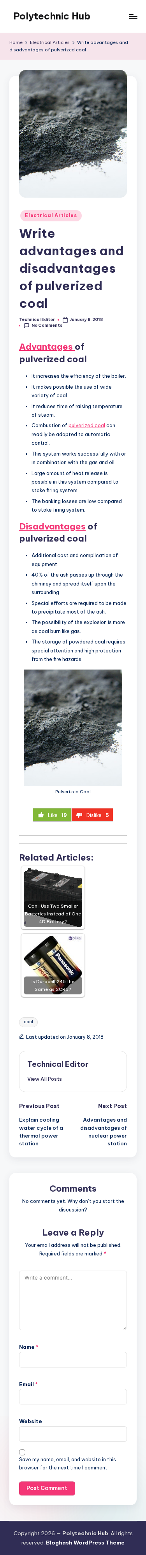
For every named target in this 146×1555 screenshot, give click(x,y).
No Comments (47, 325)
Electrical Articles (51, 215)
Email (28, 1384)
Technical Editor (57, 1064)
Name (29, 1346)
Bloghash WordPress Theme (85, 1542)
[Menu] (133, 16)
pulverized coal (87, 425)
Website (30, 1421)
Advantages (47, 346)
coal (28, 1021)
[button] (44, 1079)
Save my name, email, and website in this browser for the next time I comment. (67, 1464)
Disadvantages (52, 526)
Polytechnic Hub (51, 16)
